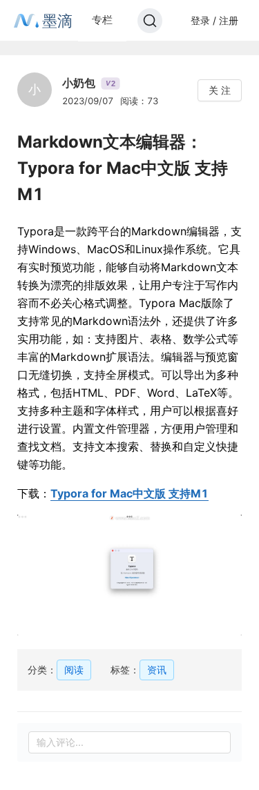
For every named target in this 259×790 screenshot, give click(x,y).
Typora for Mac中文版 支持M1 (129, 493)
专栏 (102, 19)
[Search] (149, 20)
